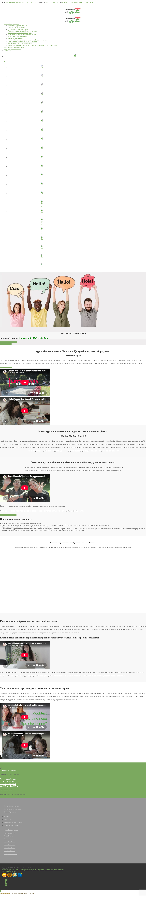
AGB (34, 870)
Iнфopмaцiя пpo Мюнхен (12, 49)
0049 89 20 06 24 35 (8, 781)
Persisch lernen (8, 836)
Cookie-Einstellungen (9, 871)
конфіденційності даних (12, 825)
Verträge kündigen (26, 870)
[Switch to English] (42, 67)
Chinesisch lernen (9, 842)
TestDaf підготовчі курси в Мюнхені (20, 43)
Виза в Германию (10, 812)
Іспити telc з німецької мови (17, 36)
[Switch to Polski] (42, 212)
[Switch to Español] (42, 85)
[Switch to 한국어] (42, 203)
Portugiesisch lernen (10, 854)
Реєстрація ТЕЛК (76, 2)
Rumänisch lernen (9, 851)
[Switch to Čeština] (42, 140)
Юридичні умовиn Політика (13, 822)
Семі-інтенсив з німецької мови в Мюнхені (22, 42)
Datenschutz (49, 870)
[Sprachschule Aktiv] (0, 891)
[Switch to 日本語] (42, 221)
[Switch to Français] (42, 95)
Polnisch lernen (9, 839)
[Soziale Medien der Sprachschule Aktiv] (6, 880)
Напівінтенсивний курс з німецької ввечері (22, 34)
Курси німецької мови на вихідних (19, 33)
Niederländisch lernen (11, 830)
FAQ (13, 870)
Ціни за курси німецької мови (14, 47)
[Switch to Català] (42, 248)
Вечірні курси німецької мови (18, 29)
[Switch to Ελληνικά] (42, 158)
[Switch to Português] (42, 185)
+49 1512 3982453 (52, 2)
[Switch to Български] (42, 176)
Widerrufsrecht (58, 870)
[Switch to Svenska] (42, 149)
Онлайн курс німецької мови (18, 27)
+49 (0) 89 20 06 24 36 (29, 2)
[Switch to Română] (42, 194)
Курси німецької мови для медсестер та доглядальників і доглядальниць (32, 45)
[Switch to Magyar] (42, 167)
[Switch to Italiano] (42, 104)
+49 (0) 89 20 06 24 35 (13, 2)
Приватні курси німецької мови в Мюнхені (22, 31)
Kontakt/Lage (6, 870)
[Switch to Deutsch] (42, 76)
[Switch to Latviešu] (42, 266)
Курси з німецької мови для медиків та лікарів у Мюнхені (27, 40)
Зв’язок (64, 2)
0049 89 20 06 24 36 (8, 784)
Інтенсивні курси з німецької (18, 25)
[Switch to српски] (42, 122)
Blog (17, 870)
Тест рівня (89, 2)
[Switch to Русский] (42, 113)
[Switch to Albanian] (42, 239)
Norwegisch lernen (10, 833)
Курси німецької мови (11, 24)
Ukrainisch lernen (9, 848)
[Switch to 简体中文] (42, 230)
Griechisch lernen (9, 845)
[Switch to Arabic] (42, 257)
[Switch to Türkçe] (42, 131)
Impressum (40, 870)
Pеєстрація (7, 50)
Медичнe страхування (15, 38)
